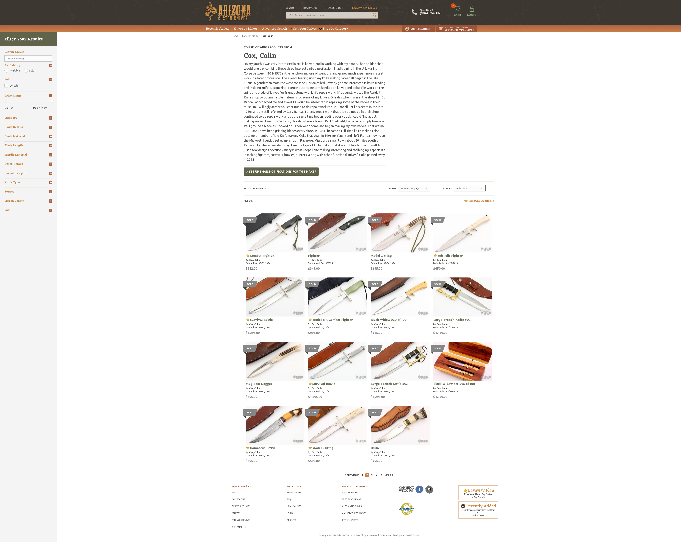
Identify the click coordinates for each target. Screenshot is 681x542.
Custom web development (393, 535)
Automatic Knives (352, 506)
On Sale (14, 85)
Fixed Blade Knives (352, 499)
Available (15, 70)
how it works (310, 8)
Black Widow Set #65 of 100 (454, 384)
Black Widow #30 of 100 (388, 320)
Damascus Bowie (263, 448)
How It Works (294, 492)
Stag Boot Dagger (259, 384)
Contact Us (238, 499)
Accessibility (239, 527)
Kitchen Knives (350, 520)
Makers (236, 513)
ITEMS (392, 188)
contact (290, 8)
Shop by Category (335, 29)
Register (292, 520)
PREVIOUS (353, 475)
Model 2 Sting (381, 256)
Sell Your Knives (305, 29)
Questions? (431, 12)
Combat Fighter (262, 256)
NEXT (387, 475)
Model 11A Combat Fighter (332, 320)
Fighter (314, 256)
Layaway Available (363, 8)
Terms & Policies (241, 506)
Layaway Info (294, 506)
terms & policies (334, 8)
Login (290, 513)
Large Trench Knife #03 (389, 384)
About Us (237, 492)
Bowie (375, 448)
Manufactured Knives (354, 513)
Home (235, 36)
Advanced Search (274, 29)
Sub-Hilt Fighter (450, 256)
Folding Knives (350, 492)
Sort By (447, 188)
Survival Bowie (261, 320)
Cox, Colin (254, 260)
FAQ (289, 499)
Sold (31, 70)
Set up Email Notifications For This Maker (282, 171)
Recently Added (217, 29)
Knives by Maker (245, 29)
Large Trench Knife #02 (451, 320)
